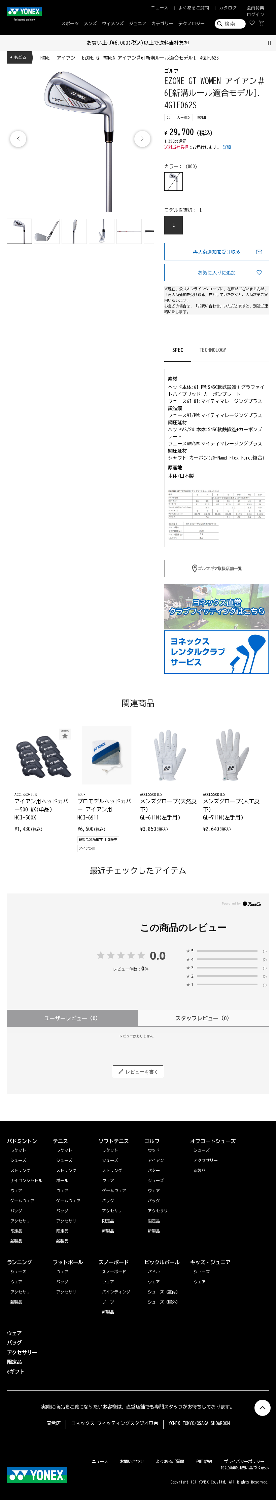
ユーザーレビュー (72, 1018)
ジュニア (137, 24)
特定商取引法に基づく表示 (245, 1467)
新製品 (16, 1302)
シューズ (18, 1272)
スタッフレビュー (203, 1018)
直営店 (53, 1423)
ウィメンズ (113, 24)
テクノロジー (191, 24)
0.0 (158, 955)
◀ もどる (18, 57)
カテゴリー (162, 24)
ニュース (159, 8)
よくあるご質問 (193, 8)
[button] (142, 139)
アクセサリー (22, 1292)
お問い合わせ (132, 1461)
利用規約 (204, 1461)
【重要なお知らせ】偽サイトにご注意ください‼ (219, 42)
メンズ (90, 24)
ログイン (255, 14)
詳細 (227, 147)
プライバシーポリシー (244, 1461)
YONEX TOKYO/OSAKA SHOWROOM (199, 1423)
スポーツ (70, 24)
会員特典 (255, 8)
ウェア (16, 1282)
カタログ (228, 8)
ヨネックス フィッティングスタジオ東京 (114, 1423)
